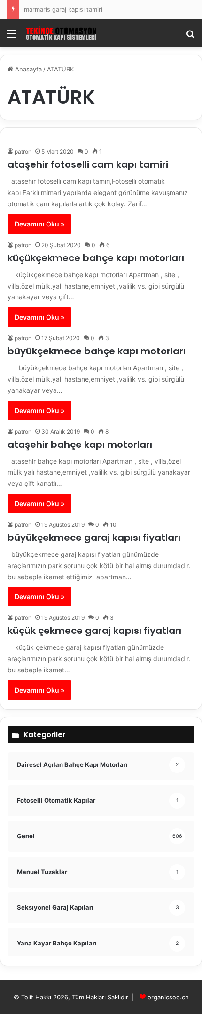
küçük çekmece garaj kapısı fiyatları (94, 630)
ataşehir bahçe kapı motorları (80, 444)
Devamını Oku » (39, 224)
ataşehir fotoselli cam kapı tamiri (88, 164)
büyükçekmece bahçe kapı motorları (97, 351)
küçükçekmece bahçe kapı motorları (96, 258)
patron (23, 151)
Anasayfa (27, 69)
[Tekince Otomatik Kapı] (61, 33)
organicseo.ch (168, 997)
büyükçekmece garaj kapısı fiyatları (94, 537)
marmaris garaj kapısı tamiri (63, 9)
